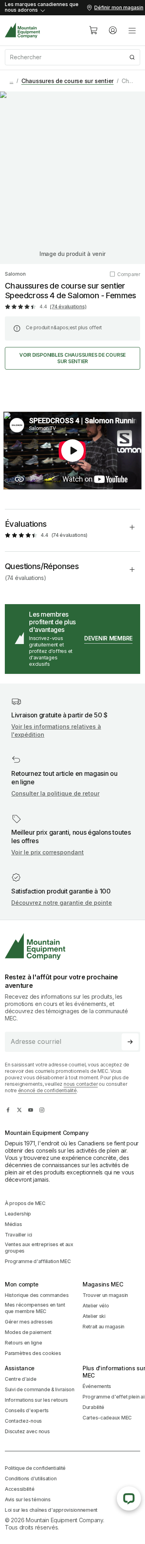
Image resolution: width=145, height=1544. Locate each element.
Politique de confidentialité (35, 1468)
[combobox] (72, 57)
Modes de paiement (28, 1332)
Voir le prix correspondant (47, 852)
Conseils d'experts (27, 1410)
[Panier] (93, 30)
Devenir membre (108, 638)
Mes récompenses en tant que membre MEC (35, 1308)
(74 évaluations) (68, 306)
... (11, 81)
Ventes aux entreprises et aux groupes (39, 1247)
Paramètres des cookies (33, 1353)
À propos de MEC (25, 1203)
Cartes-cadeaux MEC (107, 1418)
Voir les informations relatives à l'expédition (56, 730)
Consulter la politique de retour (55, 793)
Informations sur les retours (36, 1400)
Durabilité (93, 1407)
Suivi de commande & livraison (40, 1389)
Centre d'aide (20, 1379)
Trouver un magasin (105, 1295)
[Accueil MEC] (22, 30)
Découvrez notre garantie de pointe (61, 902)
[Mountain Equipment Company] (72, 946)
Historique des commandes (36, 1295)
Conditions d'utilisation (30, 1478)
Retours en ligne (23, 1343)
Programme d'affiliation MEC (37, 1261)
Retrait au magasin (103, 1327)
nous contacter (81, 1084)
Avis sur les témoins (27, 1499)
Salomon (15, 274)
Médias (13, 1224)
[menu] (132, 30)
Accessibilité (19, 1489)
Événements (97, 1386)
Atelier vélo (96, 1306)
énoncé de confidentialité (47, 1090)
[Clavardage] (129, 1498)
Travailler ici (18, 1235)
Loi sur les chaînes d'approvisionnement (51, 1510)
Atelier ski (94, 1316)
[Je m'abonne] (130, 1041)
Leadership (18, 1214)
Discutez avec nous (27, 1431)
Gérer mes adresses (29, 1322)
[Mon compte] (113, 30)
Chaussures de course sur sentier (67, 80)
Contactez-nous (23, 1421)
